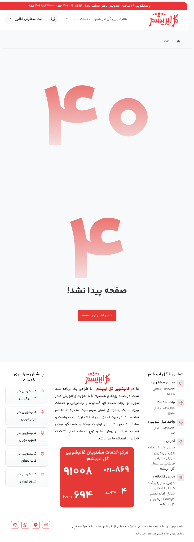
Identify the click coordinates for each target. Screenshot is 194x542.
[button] (66, 19)
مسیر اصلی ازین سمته (97, 315)
